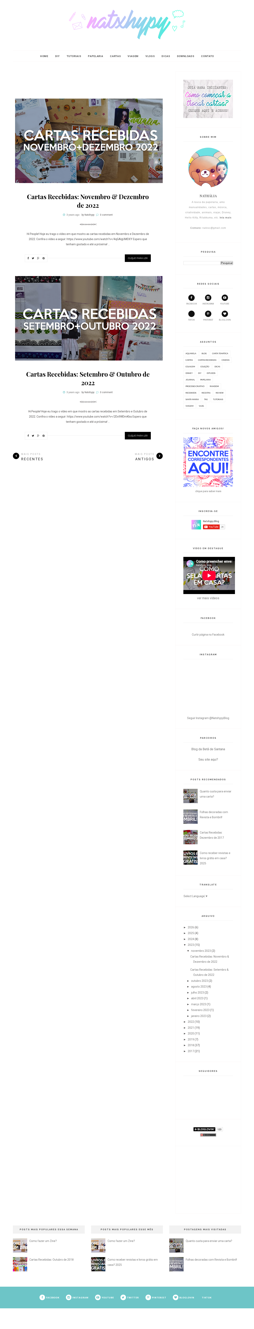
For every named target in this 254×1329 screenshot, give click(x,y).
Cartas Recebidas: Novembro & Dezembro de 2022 (88, 200)
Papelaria (95, 56)
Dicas (166, 56)
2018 (191, 1045)
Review (219, 393)
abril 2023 (197, 998)
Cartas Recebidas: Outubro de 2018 (51, 1259)
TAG (206, 399)
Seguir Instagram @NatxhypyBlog (208, 718)
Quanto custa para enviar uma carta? (209, 1241)
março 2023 (198, 1004)
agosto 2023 (199, 986)
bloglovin (225, 320)
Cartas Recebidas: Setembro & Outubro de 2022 (88, 378)
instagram (208, 304)
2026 (191, 927)
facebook (191, 304)
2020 (191, 1033)
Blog (204, 353)
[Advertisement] (88, 81)
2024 (191, 939)
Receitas (206, 393)
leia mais (226, 217)
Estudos (211, 373)
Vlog (201, 406)
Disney (189, 373)
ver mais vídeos (208, 598)
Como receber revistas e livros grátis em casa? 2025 (215, 858)
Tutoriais (74, 56)
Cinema (226, 360)
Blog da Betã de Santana (208, 749)
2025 (191, 933)
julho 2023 (197, 992)
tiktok (191, 320)
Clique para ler (138, 258)
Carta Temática (220, 353)
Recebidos (191, 393)
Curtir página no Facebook (208, 634)
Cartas (115, 56)
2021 (191, 1027)
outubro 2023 (199, 980)
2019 (191, 1039)
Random (214, 386)
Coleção (204, 366)
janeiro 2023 (199, 1016)
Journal (190, 379)
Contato (207, 56)
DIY (57, 56)
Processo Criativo (195, 386)
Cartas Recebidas (207, 360)
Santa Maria (192, 399)
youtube (224, 304)
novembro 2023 (201, 950)
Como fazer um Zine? (43, 1241)
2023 (191, 944)
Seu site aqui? (208, 759)
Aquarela (191, 353)
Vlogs (150, 56)
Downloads (185, 56)
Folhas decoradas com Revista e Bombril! (211, 1259)
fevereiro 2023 (200, 1010)
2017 (191, 1051)
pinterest (208, 320)
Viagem (133, 56)
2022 (191, 1021)
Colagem (190, 366)
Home (44, 56)
